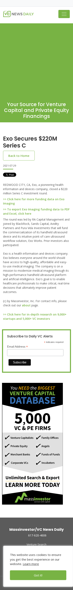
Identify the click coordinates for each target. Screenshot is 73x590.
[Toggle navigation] (64, 14)
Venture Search (36, 544)
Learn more (31, 564)
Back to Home (18, 156)
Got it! (38, 575)
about (26, 305)
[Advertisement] (36, 59)
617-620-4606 (37, 535)
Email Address (17, 347)
